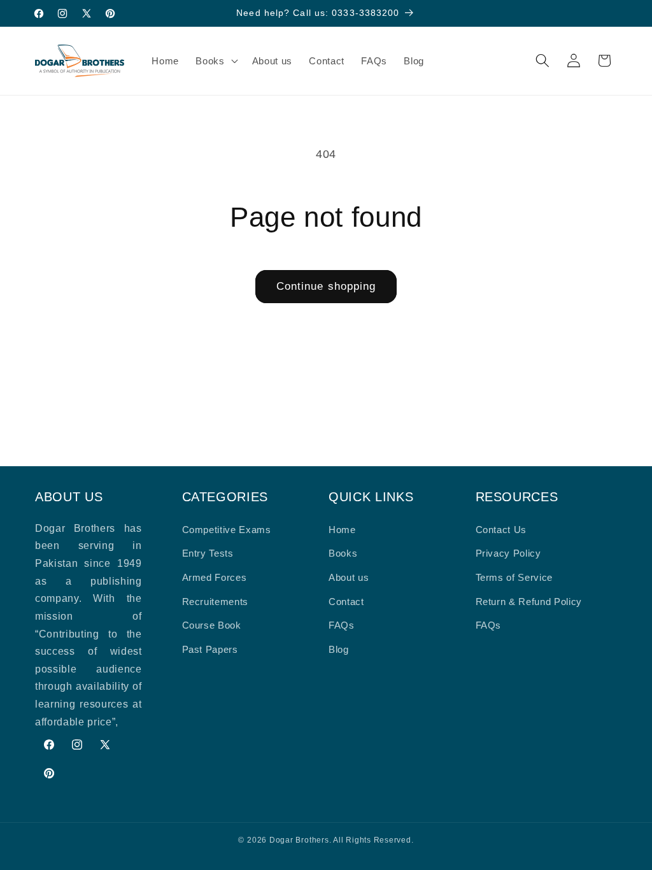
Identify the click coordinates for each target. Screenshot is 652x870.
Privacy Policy (508, 553)
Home (342, 529)
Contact (346, 601)
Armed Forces (214, 577)
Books (343, 553)
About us (349, 577)
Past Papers (210, 649)
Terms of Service (514, 577)
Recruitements (215, 601)
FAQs (342, 625)
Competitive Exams (226, 529)
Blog (339, 649)
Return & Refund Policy (529, 601)
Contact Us (501, 529)
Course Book (211, 625)
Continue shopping (326, 286)
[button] (215, 60)
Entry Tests (208, 553)
